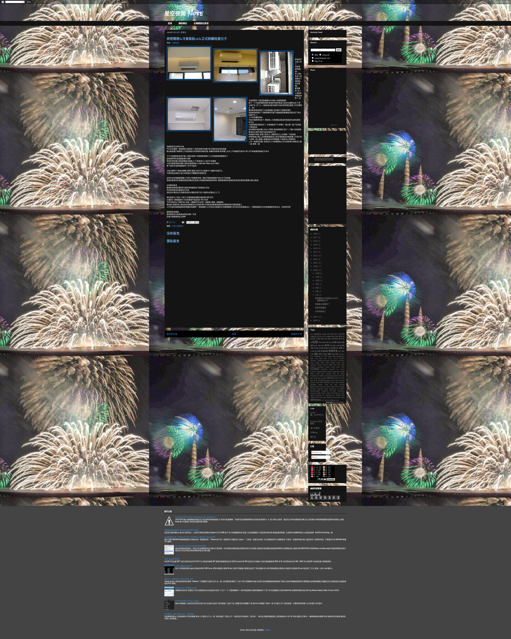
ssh (340, 393)
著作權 (314, 351)
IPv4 (311, 380)
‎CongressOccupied (323, 360)
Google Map (336, 371)
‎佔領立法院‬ (334, 336)
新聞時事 (332, 351)
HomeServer (314, 376)
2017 (315, 237)
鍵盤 (329, 354)
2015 (315, 245)
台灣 (339, 334)
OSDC (328, 387)
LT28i (317, 382)
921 (311, 334)
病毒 (326, 342)
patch (333, 387)
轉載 (336, 354)
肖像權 (318, 339)
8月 (317, 288)
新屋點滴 (179, 225)
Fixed (333, 367)
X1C (323, 400)
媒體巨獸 (327, 348)
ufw (317, 397)
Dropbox (313, 365)
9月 (317, 284)
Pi (339, 387)
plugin (342, 387)
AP (322, 356)
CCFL (336, 358)
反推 (331, 334)
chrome (313, 361)
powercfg (320, 389)
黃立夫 (313, 437)
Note (326, 384)
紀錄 (315, 341)
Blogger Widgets (339, 402)
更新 (313, 339)
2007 (315, 317)
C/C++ (330, 358)
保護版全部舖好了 (322, 304)
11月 (318, 277)
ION (335, 378)
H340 (317, 373)
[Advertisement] (234, 316)
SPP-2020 (334, 393)
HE (338, 373)
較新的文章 (172, 333)
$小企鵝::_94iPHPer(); (317, 414)
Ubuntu (313, 397)
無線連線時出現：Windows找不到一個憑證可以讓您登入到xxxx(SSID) (189, 537)
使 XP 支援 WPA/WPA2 (172, 559)
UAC (342, 395)
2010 (315, 263)
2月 (317, 295)
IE (343, 376)
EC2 (334, 365)
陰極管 (316, 348)
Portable (313, 389)
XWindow (332, 400)
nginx (320, 385)
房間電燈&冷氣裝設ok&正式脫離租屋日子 (326, 299)
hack (322, 373)
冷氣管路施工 (320, 311)
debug (317, 363)
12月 (318, 273)
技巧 (340, 336)
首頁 (170, 23)
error (338, 365)
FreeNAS (332, 369)
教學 (327, 345)
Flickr (338, 367)
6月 (317, 291)
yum (337, 400)
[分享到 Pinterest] (197, 222)
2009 (315, 266)
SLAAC (323, 393)
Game (342, 369)
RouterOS (325, 391)
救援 (319, 345)
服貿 (329, 339)
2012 (315, 256)
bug (316, 358)
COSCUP (334, 360)
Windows (315, 399)
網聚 (320, 354)
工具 (328, 334)
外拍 (343, 334)
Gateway (313, 371)
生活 (325, 336)
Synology (319, 395)
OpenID (341, 384)
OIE (336, 384)
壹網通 (321, 348)
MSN (321, 382)
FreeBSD (314, 369)
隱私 (333, 354)
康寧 (315, 345)
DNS (327, 363)
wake (324, 397)
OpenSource (315, 387)
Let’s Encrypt (340, 380)
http (325, 376)
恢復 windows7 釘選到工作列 (185, 587)
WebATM (330, 397)
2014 (315, 248)
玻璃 (336, 339)
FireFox (327, 367)
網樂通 (324, 354)
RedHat (341, 389)
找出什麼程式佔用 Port (183, 565)
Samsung (313, 393)
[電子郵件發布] (183, 222)
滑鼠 (339, 351)
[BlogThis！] (190, 222)
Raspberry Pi (333, 389)
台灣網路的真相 (201, 23)
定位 (325, 339)
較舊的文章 (296, 333)
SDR (318, 393)
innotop (318, 378)
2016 (315, 241)
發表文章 (318, 453)
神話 (330, 342)
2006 (315, 320)
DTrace (319, 365)
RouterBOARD (315, 391)
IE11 (311, 378)
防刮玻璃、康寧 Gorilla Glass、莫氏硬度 (179, 614)
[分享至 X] (192, 222)
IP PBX (342, 378)
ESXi (342, 365)
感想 (318, 351)
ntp (331, 384)
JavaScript (321, 380)
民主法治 (320, 336)
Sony (328, 393)
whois (342, 397)
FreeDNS (324, 369)
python (326, 389)
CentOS (341, 358)
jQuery (328, 380)
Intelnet (323, 378)
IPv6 (315, 380)
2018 (315, 234)
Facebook (320, 367)
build (320, 358)
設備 (337, 345)
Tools (338, 395)
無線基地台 (334, 348)
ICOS (341, 376)
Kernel (333, 380)
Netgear (341, 382)
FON (342, 367)
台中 (335, 334)
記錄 (174, 225)
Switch (312, 395)
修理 (320, 342)
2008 (315, 270)
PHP (336, 387)
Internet (330, 378)
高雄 (339, 342)
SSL (343, 393)
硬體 (340, 348)
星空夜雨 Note (183, 13)
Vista (320, 397)
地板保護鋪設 (320, 308)
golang (324, 371)
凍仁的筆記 (315, 428)
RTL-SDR (333, 391)
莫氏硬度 (333, 345)
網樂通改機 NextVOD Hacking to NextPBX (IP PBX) (181, 530)
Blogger (268, 629)
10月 (318, 280)
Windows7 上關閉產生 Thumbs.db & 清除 (178, 578)
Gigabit (319, 371)
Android (317, 356)
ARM (329, 356)
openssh (323, 387)
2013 (315, 252)
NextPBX (313, 384)
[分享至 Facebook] (195, 222)
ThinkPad (328, 395)
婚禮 (312, 346)
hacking (328, 373)
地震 (328, 336)
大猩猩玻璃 (317, 334)
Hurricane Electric (332, 376)
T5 (323, 395)
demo (322, 363)
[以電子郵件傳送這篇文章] (187, 222)
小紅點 (324, 334)
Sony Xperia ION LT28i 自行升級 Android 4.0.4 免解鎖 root (195, 517)
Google (329, 371)
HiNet (342, 373)
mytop (333, 382)
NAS (336, 382)
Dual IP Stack (328, 365)
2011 (315, 259)
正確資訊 (313, 336)
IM (314, 378)
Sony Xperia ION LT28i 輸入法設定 (187, 600)
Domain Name (335, 363)
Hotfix (321, 376)
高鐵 (342, 342)
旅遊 (323, 342)
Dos (343, 363)
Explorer (313, 367)
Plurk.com (334, 125)
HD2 (334, 373)
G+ (338, 369)
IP (338, 378)
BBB (334, 356)
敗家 (322, 345)
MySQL (327, 382)
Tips (333, 395)
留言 (316, 457)
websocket (336, 397)
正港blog (314, 432)
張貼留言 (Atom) (237, 342)
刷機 (322, 339)
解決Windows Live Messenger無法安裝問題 (190, 545)
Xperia (327, 400)
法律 (332, 339)
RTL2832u (341, 391)
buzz (325, 358)
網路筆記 (183, 23)
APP (325, 356)
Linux (312, 382)
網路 (316, 354)
